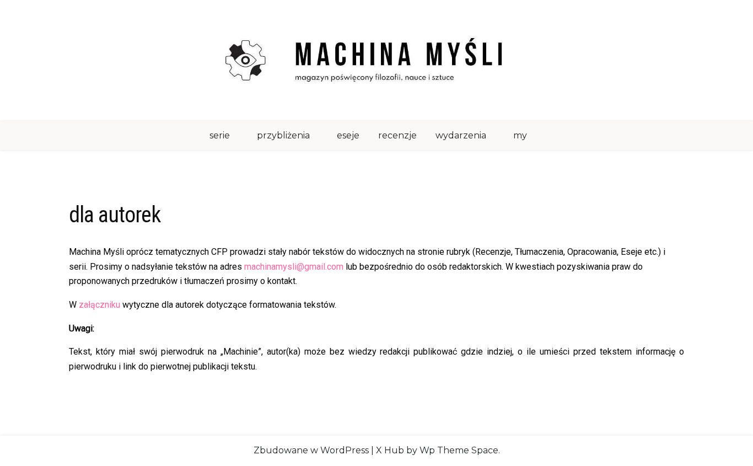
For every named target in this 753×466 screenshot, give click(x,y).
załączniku (99, 304)
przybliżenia (283, 135)
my (520, 135)
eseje (348, 135)
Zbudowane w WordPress (311, 450)
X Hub (390, 450)
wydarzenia (460, 135)
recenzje (397, 135)
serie (219, 135)
